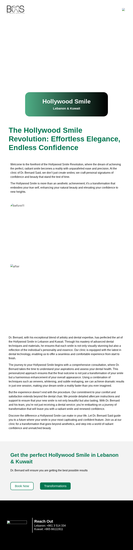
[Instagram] (109, 525)
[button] (66, 104)
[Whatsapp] (122, 525)
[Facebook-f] (97, 525)
